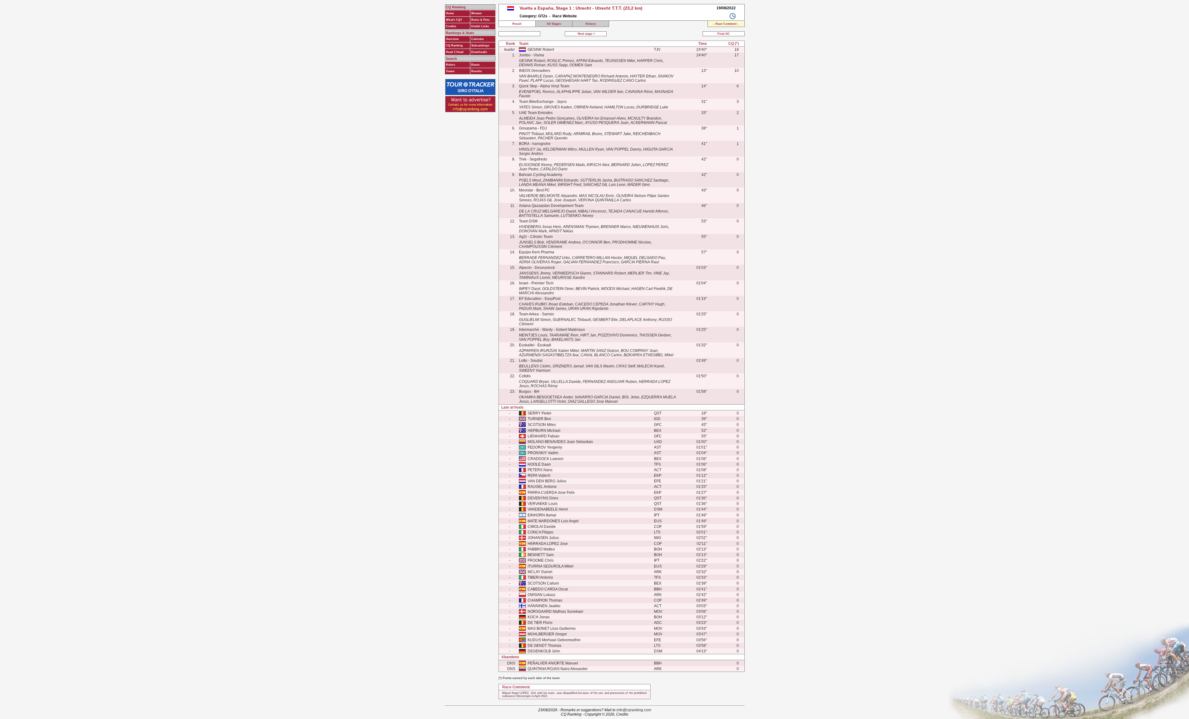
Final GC (723, 33)
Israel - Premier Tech (536, 283)
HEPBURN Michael (544, 430)
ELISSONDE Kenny (535, 165)
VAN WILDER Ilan (608, 92)
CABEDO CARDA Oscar (548, 589)
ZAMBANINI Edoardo (560, 180)
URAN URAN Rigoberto (588, 308)
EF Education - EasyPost (539, 298)
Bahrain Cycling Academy (540, 175)
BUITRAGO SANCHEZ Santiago (641, 180)
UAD (658, 442)
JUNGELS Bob (531, 242)
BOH (658, 549)
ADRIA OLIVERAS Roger (540, 262)
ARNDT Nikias (561, 231)
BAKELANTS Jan (566, 339)
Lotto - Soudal (530, 360)
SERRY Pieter (539, 413)
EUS (658, 521)
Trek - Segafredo (533, 159)
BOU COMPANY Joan (639, 351)
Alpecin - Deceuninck (537, 267)
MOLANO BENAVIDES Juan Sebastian (560, 442)
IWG (657, 538)
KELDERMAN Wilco (560, 149)
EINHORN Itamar (542, 515)
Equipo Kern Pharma (536, 252)
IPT (657, 515)
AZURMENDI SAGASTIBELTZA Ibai (549, 355)
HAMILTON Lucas (619, 107)
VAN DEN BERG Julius (547, 481)
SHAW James (554, 308)
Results (476, 71)
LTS (657, 532)
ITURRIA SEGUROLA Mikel (550, 566)
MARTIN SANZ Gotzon (600, 351)
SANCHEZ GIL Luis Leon (604, 184)
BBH (658, 589)
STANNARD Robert (609, 273)
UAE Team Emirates (536, 113)
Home (450, 13)
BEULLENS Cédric (535, 366)
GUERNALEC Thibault (572, 320)
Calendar (477, 39)
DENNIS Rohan (532, 65)
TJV (657, 49)
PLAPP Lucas (542, 80)
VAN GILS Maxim (600, 366)
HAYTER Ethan (643, 76)
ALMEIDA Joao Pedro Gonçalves (547, 118)
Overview (452, 39)
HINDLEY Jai (530, 149)
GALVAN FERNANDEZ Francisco (591, 262)
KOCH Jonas (539, 617)
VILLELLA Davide (566, 381)
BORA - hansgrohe (535, 144)
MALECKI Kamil (650, 366)
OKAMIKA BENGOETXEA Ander (546, 397)
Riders (450, 64)
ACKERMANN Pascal (648, 123)
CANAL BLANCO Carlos (601, 355)
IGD (657, 419)
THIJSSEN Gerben (655, 335)
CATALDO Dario (554, 169)
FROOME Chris (541, 560)
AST (657, 447)
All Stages (554, 23)
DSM (658, 509)
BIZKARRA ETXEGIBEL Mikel (648, 355)
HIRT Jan (588, 335)
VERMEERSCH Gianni (571, 273)
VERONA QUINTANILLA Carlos (604, 200)
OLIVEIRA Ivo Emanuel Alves (601, 118)
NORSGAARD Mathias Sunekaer (555, 611)
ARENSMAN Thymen (581, 227)
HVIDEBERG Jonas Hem (540, 227)
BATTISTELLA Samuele (539, 215)
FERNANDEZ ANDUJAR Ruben (610, 381)
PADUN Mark (530, 308)
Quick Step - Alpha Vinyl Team (544, 86)
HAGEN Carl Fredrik (648, 289)
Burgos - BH (529, 391)
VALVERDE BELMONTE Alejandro (548, 196)
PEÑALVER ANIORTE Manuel (553, 663)
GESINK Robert (541, 49)
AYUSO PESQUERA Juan (607, 123)
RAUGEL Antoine (542, 486)
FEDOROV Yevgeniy (545, 447)
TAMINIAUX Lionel (534, 277)
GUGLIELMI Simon (535, 320)
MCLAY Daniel (540, 572)
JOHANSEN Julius (543, 538)
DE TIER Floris (540, 622)
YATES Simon (530, 107)
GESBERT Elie (605, 320)
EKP (657, 475)
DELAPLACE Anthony (638, 320)
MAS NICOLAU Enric (596, 196)
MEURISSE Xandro (568, 277)
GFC (658, 425)
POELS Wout (530, 180)
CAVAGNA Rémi (639, 92)
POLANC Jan (530, 123)
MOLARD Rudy (559, 134)
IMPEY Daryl (529, 289)
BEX (657, 430)
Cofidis (525, 376)
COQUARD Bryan (534, 381)
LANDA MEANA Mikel (537, 184)
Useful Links (480, 26)
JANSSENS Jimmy (535, 273)
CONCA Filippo (540, 532)
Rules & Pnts (480, 19)
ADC (658, 622)
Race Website (564, 16)
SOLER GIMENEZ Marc (563, 123)
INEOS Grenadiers (534, 70)
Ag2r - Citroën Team (536, 237)
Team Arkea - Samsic (536, 314)
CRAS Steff (625, 366)
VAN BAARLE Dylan (536, 76)
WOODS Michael (615, 289)
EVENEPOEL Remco (537, 92)
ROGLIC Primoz (560, 61)
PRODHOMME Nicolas (631, 242)
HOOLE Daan (539, 464)
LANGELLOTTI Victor (548, 401)
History (591, 23)
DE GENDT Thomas (544, 645)
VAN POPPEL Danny (623, 149)
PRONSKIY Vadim (543, 453)
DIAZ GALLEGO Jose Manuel (593, 401)
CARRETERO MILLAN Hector (597, 258)
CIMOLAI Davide (542, 526)
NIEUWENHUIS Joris (650, 227)
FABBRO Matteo (541, 549)
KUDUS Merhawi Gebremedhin (554, 640)
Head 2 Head (455, 52)
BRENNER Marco (616, 227)
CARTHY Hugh (651, 304)
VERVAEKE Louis (543, 504)
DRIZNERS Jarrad (568, 366)
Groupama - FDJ (533, 128)
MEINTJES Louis (533, 335)
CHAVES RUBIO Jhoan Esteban (546, 304)
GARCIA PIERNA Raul (640, 262)
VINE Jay (661, 273)
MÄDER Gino (638, 184)
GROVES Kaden (558, 107)
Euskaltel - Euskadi (535, 345)
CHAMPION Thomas (545, 600)
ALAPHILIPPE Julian (573, 92)
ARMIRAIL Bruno (587, 134)
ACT (657, 470)
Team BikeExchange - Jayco (543, 101)
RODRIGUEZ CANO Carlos (623, 80)
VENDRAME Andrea (563, 242)
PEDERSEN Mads (569, 165)
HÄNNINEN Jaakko (544, 606)
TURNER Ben (539, 419)
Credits (451, 26)
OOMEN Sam (580, 65)
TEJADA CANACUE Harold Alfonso (638, 211)
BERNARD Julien (626, 165)
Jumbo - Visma (531, 55)
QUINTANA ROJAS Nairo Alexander (558, 669)
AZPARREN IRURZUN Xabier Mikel (549, 351)
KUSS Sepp (557, 65)
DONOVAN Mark (533, 231)
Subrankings (480, 45)
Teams (450, 71)
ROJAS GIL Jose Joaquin (555, 200)
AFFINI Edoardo (589, 61)
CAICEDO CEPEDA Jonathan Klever (606, 304)
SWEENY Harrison (535, 370)
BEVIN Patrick (587, 289)
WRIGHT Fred (569, 184)
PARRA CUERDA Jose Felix (551, 492)
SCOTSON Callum (543, 583)
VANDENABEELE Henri (548, 509)
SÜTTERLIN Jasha (596, 180)
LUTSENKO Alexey (577, 215)
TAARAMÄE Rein (563, 335)
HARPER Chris (650, 61)
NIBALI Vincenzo (592, 211)
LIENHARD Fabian (544, 436)
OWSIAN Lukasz (541, 595)
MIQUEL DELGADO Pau (644, 258)
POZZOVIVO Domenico (617, 335)
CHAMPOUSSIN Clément (540, 246)
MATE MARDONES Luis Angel (553, 521)
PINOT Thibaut (531, 134)
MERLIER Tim (639, 273)
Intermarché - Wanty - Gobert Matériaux (552, 329)
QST (657, 413)
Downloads (479, 52)
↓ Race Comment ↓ (726, 23)
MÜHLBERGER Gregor (547, 634)
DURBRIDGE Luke (652, 107)
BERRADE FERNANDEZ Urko (544, 258)
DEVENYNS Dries (543, 498)
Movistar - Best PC (534, 190)
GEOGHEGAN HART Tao (576, 80)
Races (475, 64)
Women (476, 13)
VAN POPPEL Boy (534, 339)
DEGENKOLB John (544, 651)
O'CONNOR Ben (596, 242)
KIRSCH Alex (598, 165)
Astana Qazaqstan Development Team (551, 206)
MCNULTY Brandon (644, 118)
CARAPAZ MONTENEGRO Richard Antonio (591, 76)
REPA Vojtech (539, 475)
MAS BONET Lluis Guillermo (552, 628)
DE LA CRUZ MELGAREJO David (547, 211)
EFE (657, 481)
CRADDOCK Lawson (546, 459)
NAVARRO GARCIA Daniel (597, 397)
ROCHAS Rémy (544, 386)
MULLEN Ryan (591, 149)
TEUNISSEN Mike (620, 61)
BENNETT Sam (541, 555)
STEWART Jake (617, 134)
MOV (658, 611)
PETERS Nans (540, 470)
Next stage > (586, 33)
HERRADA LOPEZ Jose (548, 543)
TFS (657, 464)
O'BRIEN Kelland (588, 107)
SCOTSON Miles (542, 425)
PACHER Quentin (553, 138)
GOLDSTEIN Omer (558, 289)
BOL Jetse (630, 397)
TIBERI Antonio (540, 577)
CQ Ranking (454, 45)
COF (658, 526)
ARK (658, 572)
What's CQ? (454, 19)
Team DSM (528, 221)
